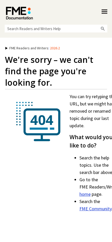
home (85, 194)
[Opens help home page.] (19, 13)
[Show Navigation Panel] (104, 11)
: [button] (34, 48)
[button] (102, 28)
